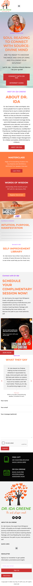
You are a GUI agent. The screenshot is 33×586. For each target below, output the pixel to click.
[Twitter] (19, 517)
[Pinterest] (16, 517)
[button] (19, 6)
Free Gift (16, 457)
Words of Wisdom (16, 182)
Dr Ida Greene (18, 469)
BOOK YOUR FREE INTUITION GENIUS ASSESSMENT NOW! (18, 474)
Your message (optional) (9, 414)
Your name (4, 400)
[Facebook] (13, 517)
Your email (4, 407)
